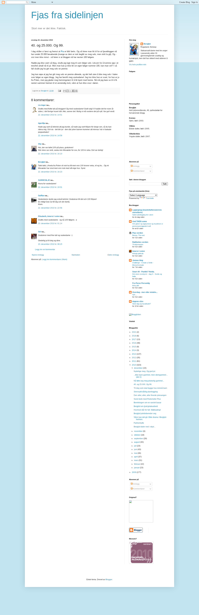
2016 (134, 343)
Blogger (109, 579)
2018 (134, 336)
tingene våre (137, 301)
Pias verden (137, 233)
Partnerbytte (139, 423)
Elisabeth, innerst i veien (49, 216)
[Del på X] (70, 90)
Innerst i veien (138, 251)
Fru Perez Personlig (141, 283)
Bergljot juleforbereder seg (145, 413)
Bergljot (41, 162)
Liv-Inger (42, 105)
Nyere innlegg (38, 255)
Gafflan (41, 196)
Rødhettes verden (140, 242)
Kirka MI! (135, 285)
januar (137, 468)
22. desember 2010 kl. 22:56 (50, 208)
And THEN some (139, 221)
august (137, 442)
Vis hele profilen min (137, 64)
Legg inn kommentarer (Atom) (54, 259)
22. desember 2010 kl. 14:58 (50, 135)
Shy (40, 144)
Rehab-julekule (137, 253)
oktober (137, 435)
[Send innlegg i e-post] (59, 91)
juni (136, 449)
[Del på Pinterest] (76, 90)
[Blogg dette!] (67, 90)
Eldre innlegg (113, 255)
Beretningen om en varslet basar (147, 402)
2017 (134, 339)
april (136, 457)
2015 (134, 347)
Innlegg (136, 166)
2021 (134, 332)
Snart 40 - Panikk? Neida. (143, 272)
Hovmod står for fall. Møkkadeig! (147, 410)
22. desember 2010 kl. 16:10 (50, 154)
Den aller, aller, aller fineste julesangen (150, 395)
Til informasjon (137, 244)
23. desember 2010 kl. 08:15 (50, 244)
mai (136, 453)
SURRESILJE (44, 180)
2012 (134, 358)
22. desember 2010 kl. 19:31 (50, 187)
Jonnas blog (137, 260)
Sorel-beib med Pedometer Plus (147, 399)
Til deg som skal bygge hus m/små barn (150, 388)
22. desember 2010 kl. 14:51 (50, 115)
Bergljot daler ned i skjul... (144, 427)
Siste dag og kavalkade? (141, 304)
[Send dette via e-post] (64, 90)
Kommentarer (139, 171)
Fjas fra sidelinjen (67, 15)
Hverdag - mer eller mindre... (144, 292)
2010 (134, 365)
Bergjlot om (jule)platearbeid (146, 406)
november (138, 431)
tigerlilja (41, 123)
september (138, 438)
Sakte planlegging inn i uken (142, 215)
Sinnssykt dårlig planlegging (146, 392)
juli (135, 446)
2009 (134, 472)
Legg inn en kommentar (45, 249)
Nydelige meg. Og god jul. (145, 371)
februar (137, 464)
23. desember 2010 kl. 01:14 (50, 223)
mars (136, 460)
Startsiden (76, 255)
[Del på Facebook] (73, 90)
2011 (134, 361)
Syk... (134, 295)
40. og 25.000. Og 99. (143, 384)
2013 (134, 354)
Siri (39, 232)
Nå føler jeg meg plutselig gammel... (149, 381)
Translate (150, 198)
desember (138, 368)
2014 (134, 350)
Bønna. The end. (138, 235)
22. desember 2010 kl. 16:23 (50, 172)
